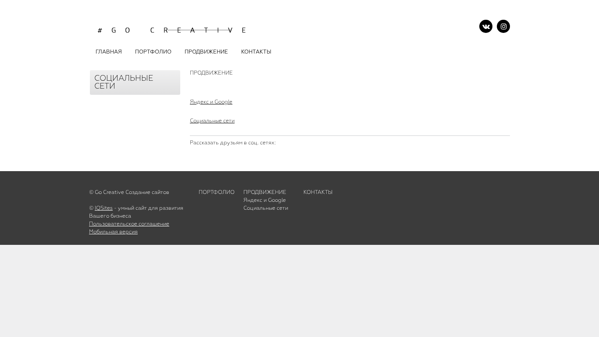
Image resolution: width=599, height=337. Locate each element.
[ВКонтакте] (485, 26)
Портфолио (217, 192)
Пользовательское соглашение (129, 224)
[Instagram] (503, 26)
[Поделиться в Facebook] (203, 157)
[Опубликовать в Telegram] (278, 157)
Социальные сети (212, 121)
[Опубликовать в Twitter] (241, 157)
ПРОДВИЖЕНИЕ (206, 52)
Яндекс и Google (211, 102)
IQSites (104, 208)
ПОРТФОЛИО (153, 52)
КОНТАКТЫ (256, 52)
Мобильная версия (113, 232)
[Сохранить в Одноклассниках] (259, 157)
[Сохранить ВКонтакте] (222, 157)
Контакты (317, 192)
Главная (109, 52)
